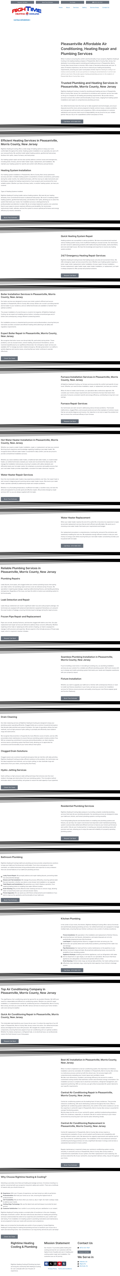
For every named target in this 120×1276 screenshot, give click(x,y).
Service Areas (94, 7)
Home (61, 7)
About (68, 7)
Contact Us (105, 7)
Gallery (84, 7)
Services (76, 7)
